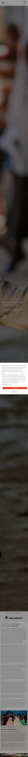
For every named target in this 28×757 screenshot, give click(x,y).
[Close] (26, 364)
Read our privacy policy (7, 384)
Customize (14, 391)
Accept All (15, 388)
